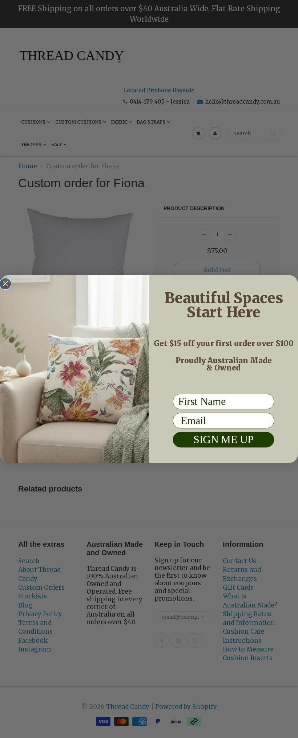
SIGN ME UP (223, 440)
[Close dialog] (5, 283)
